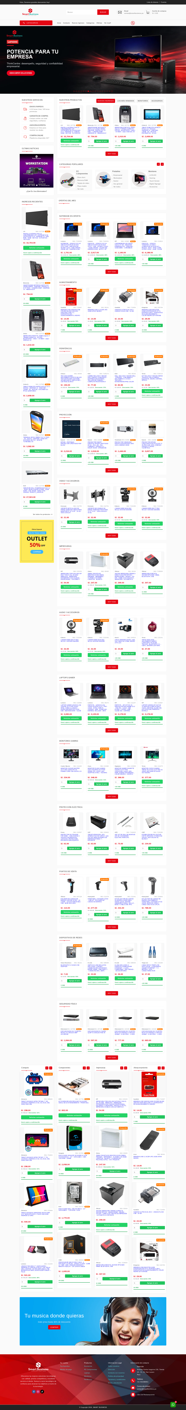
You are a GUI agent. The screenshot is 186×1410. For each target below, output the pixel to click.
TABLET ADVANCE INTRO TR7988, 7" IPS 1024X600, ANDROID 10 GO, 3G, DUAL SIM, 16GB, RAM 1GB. (35, 1103)
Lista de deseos (152, 2)
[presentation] (9, 60)
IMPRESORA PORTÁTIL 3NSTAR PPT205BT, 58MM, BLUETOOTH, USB (150, 575)
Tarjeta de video (83, 183)
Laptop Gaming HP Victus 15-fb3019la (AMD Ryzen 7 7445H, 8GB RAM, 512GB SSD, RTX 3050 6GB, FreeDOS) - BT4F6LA (152, 707)
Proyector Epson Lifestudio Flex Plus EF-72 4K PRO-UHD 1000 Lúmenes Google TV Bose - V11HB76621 (152, 445)
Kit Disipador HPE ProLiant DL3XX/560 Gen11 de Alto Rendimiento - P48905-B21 (74, 1102)
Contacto (66, 23)
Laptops (87, 1373)
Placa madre (82, 186)
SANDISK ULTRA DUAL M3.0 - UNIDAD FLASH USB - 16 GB (124, 310)
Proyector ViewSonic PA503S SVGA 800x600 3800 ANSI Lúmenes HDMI (124, 444)
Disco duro (81, 177)
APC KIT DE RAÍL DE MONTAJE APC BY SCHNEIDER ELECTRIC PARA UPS (125, 836)
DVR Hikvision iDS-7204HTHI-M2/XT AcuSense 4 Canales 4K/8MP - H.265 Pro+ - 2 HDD (125, 1033)
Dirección (111, 1369)
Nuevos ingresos (78, 23)
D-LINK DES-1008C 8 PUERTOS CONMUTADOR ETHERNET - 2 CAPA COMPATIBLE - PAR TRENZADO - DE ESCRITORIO (125, 968)
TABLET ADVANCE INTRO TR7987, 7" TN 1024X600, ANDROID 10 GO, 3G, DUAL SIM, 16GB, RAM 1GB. (35, 1159)
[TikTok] (42, 1391)
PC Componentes (90, 1369)
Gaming (152, 178)
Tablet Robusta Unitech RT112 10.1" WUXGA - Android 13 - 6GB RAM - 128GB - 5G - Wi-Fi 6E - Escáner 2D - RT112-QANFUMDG (36, 389)
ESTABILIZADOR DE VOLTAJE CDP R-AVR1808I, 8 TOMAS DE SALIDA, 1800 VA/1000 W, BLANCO (152, 837)
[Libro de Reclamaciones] (133, 1394)
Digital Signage (155, 184)
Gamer (116, 181)
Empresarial (117, 175)
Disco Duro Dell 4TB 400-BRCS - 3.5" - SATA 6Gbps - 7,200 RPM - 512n (72, 1209)
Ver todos (116, 187)
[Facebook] (34, 1391)
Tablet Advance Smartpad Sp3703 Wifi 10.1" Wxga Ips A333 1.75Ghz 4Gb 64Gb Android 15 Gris (35, 1214)
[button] (36, 22)
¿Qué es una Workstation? (36, 191)
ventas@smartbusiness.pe (146, 1389)
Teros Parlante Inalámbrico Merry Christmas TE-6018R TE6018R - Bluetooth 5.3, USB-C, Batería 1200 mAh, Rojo (151, 642)
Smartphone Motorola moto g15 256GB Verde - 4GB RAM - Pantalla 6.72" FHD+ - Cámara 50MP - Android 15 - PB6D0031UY (36, 287)
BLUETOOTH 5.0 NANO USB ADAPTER (70, 966)
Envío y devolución (115, 1383)
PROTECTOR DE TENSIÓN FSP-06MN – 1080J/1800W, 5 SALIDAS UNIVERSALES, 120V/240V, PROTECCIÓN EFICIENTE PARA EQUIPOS (70, 837)
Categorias (90, 23)
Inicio (59, 23)
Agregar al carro (40, 299)
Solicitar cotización (36, 248)
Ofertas (99, 23)
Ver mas (107, 23)
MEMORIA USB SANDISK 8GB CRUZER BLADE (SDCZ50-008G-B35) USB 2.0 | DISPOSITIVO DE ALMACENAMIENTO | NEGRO (70, 312)
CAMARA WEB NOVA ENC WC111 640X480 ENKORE (123, 509)
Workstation (117, 178)
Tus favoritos (65, 1366)
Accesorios (153, 187)
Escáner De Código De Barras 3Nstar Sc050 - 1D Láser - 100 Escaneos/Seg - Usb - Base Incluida (71, 901)
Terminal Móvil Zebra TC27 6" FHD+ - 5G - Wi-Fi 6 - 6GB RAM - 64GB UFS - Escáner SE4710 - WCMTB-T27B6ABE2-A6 (36, 439)
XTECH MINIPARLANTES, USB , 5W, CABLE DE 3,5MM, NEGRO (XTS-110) (125, 641)
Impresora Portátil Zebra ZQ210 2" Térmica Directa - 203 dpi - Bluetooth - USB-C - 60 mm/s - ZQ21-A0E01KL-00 (36, 338)
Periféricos (88, 1379)
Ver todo (112, 154)
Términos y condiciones (116, 1379)
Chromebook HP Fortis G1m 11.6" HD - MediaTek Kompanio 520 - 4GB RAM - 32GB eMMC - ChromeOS (124, 246)
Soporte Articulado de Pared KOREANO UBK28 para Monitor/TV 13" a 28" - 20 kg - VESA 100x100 (71, 510)
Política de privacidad (116, 1376)
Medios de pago (66, 1369)
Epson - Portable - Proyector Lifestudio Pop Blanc (71, 444)
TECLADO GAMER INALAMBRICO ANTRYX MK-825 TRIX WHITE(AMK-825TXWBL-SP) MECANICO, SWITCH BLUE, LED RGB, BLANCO (71, 378)
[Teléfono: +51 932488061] (133, 1380)
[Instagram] (38, 1391)
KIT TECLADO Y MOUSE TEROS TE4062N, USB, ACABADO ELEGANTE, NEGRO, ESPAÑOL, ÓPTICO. (152, 378)
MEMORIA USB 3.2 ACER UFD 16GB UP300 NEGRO (97, 310)
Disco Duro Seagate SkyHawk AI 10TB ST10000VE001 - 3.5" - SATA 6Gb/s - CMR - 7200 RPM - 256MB (73, 1157)
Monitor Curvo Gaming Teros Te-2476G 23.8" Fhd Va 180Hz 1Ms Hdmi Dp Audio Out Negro (152, 771)
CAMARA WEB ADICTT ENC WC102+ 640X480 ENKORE (151, 509)
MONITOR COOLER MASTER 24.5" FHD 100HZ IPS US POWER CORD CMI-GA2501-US (71, 770)
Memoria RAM (82, 180)
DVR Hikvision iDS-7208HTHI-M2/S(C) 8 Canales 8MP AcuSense (71, 1033)
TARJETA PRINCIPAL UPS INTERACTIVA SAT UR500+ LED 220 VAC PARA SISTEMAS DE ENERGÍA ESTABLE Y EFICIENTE (98, 837)
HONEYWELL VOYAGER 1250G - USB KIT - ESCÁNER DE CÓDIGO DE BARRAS (98, 900)
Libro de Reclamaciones (146, 1394)
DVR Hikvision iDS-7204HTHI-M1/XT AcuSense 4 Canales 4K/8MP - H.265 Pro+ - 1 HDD (152, 1033)
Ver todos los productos (41, 514)
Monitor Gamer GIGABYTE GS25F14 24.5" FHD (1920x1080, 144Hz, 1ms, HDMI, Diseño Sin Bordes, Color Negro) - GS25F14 (124, 771)
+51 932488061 (143, 1382)
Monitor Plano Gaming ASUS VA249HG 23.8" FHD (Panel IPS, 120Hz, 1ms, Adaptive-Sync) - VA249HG (97, 771)
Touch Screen (155, 181)
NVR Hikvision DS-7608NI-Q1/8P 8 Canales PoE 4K (97, 1032)
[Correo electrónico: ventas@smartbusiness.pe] (133, 1387)
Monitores (87, 1376)
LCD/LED (153, 175)
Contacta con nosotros (116, 1373)
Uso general (117, 184)
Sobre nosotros (113, 1366)
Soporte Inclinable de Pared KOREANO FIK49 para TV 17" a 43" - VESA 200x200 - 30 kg (98, 510)
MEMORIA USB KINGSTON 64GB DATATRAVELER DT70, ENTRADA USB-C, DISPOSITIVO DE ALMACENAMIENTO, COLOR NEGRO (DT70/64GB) (152, 312)
